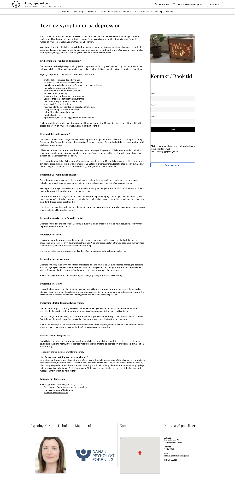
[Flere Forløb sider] (95, 11)
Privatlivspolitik (170, 460)
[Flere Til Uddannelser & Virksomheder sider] (130, 11)
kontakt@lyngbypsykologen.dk (164, 151)
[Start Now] (37, 4)
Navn (153, 93)
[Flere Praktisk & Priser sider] (151, 11)
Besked (154, 116)
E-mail (154, 105)
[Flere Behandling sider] (84, 11)
